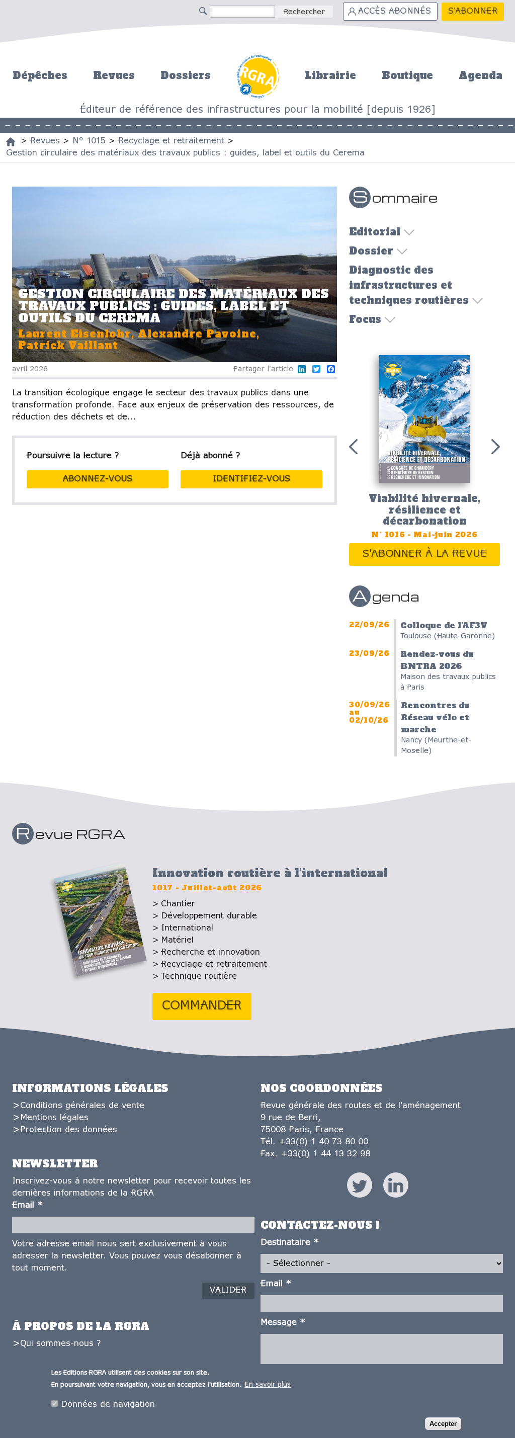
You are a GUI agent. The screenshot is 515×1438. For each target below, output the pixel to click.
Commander (202, 1006)
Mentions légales (54, 1118)
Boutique (407, 75)
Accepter (443, 1423)
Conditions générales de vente (82, 1106)
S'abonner (472, 11)
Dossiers (185, 75)
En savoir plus (267, 1385)
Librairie (330, 75)
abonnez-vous (97, 479)
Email (27, 1205)
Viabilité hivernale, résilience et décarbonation (424, 509)
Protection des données (68, 1130)
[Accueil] (10, 141)
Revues (114, 75)
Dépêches (40, 75)
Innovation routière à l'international (270, 873)
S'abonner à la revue (425, 554)
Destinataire (290, 1242)
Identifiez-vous (251, 479)
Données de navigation (108, 1404)
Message (283, 1322)
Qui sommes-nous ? (60, 1343)
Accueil (258, 75)
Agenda (480, 75)
